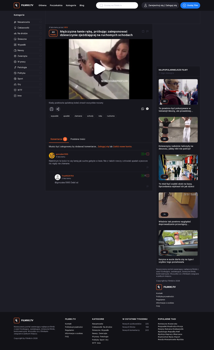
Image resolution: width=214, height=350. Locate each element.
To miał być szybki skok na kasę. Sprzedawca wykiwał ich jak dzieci (176, 185)
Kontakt (159, 293)
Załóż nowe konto (122, 146)
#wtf (178, 332)
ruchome (111, 116)
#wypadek (162, 326)
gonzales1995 (62, 154)
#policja (161, 334)
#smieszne (162, 324)
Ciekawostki (97, 327)
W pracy (95, 337)
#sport (177, 337)
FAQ (158, 306)
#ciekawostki (178, 329)
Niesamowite (97, 324)
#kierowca (177, 334)
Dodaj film (192, 5)
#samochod (163, 337)
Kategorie (71, 5)
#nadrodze (172, 326)
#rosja (180, 326)
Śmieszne (96, 330)
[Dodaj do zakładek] (143, 32)
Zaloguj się (103, 146)
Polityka (95, 340)
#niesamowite (170, 340)
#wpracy (169, 334)
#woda (161, 340)
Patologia (104, 337)
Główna (42, 5)
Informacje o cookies (165, 303)
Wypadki (105, 330)
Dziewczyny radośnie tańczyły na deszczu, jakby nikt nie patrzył (176, 147)
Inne (99, 343)
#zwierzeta (172, 324)
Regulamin (160, 300)
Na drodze (107, 327)
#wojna (161, 329)
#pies (171, 337)
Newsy (95, 333)
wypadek (54, 116)
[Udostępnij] (58, 109)
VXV (66, 27)
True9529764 (68, 176)
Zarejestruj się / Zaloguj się (162, 5)
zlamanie (78, 116)
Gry (106, 340)
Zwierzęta (103, 333)
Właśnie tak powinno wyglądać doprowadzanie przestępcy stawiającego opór (175, 223)
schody (90, 116)
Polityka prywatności (165, 297)
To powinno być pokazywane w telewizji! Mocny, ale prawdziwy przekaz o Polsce (175, 109)
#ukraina (168, 329)
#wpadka (172, 332)
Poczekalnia (56, 5)
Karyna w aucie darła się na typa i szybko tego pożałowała (176, 260)
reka (100, 116)
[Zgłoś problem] (147, 32)
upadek (66, 116)
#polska (180, 340)
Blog (82, 5)
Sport (102, 340)
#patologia (162, 332)
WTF (94, 343)
